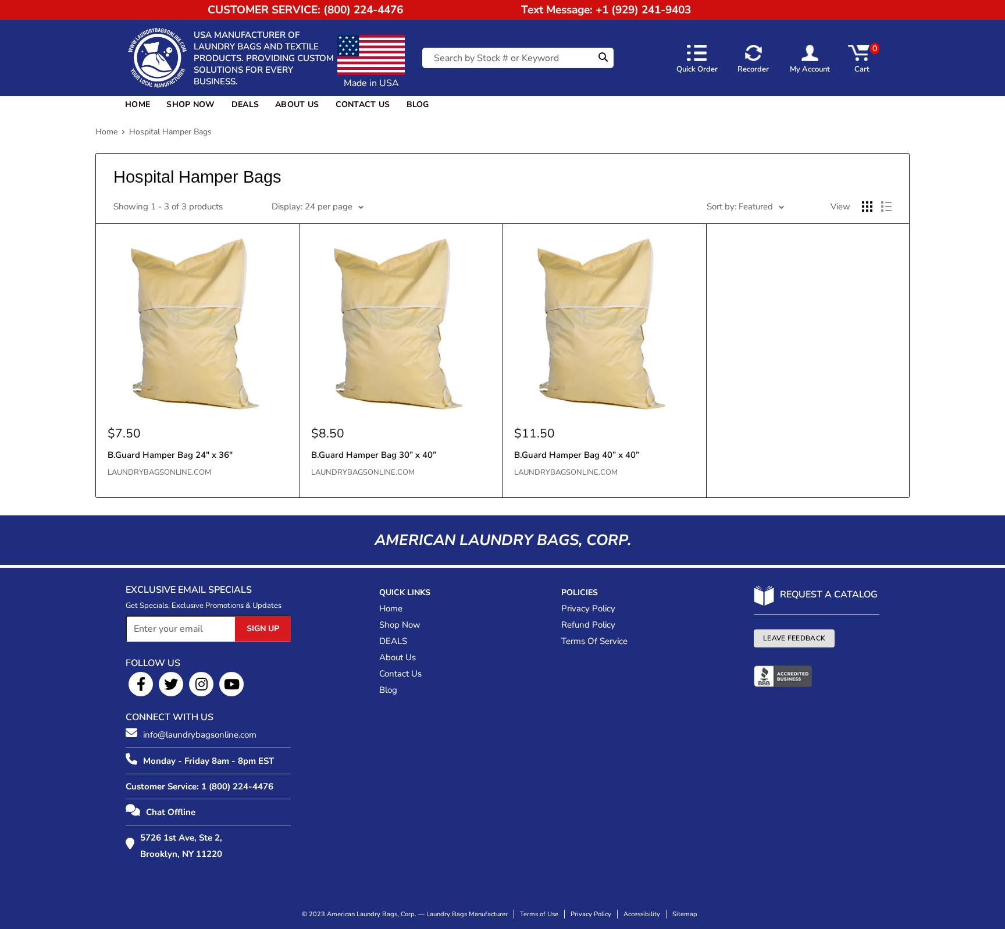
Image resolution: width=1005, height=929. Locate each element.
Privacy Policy (588, 608)
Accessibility (641, 914)
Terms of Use (539, 914)
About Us (297, 104)
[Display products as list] (886, 206)
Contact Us (363, 104)
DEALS (245, 104)
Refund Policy (588, 625)
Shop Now (190, 104)
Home (137, 104)
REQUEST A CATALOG (829, 594)
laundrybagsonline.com (159, 472)
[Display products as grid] (867, 206)
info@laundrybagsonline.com (199, 735)
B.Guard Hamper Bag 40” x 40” (576, 455)
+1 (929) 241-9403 (643, 9)
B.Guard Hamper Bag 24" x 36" (170, 455)
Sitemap (684, 914)
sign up (263, 628)
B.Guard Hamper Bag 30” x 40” (373, 455)
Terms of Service (594, 641)
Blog (418, 104)
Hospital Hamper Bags (170, 131)
